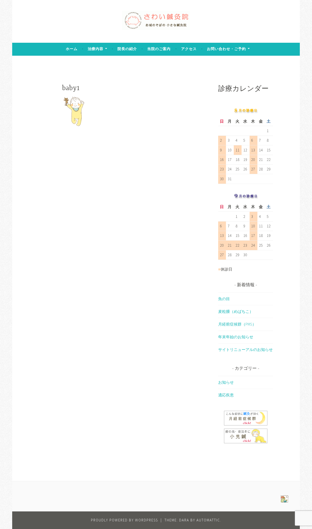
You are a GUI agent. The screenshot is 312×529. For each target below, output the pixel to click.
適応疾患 (226, 394)
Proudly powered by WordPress (124, 520)
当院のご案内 (159, 48)
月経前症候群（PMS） (237, 324)
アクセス (189, 48)
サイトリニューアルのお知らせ (245, 349)
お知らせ (226, 382)
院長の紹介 (127, 48)
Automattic (208, 520)
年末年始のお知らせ (235, 336)
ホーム (72, 48)
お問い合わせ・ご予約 (226, 48)
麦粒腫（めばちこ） (235, 311)
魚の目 (224, 298)
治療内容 (95, 48)
